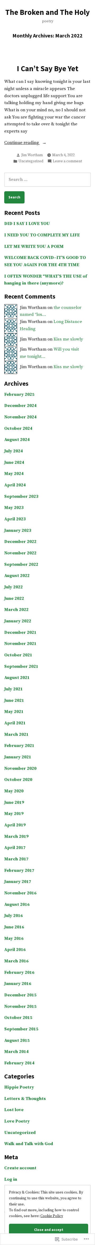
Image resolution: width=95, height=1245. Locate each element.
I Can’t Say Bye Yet (47, 68)
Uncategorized (30, 161)
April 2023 (15, 519)
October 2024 (18, 428)
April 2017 (15, 848)
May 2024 (13, 474)
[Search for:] (47, 179)
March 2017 (16, 859)
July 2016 (13, 916)
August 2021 (17, 678)
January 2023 (17, 530)
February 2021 (19, 746)
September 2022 (21, 564)
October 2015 (18, 1018)
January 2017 (17, 882)
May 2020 (13, 791)
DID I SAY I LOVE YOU (27, 224)
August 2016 (17, 904)
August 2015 (17, 1040)
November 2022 (20, 553)
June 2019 (14, 802)
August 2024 (17, 440)
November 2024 (20, 417)
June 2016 (14, 927)
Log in (10, 1179)
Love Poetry (17, 1121)
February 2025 (19, 394)
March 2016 (16, 961)
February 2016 (19, 972)
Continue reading (22, 143)
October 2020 (18, 780)
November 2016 (20, 893)
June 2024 (14, 462)
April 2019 (15, 825)
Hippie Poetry (19, 1087)
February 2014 (19, 1063)
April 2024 (15, 485)
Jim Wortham (32, 155)
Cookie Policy (51, 1216)
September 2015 (21, 1029)
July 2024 (13, 451)
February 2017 (19, 870)
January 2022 (17, 621)
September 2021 (21, 666)
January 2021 (17, 757)
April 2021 (15, 723)
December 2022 (20, 542)
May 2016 (13, 938)
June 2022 (14, 598)
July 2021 (13, 689)
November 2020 (20, 768)
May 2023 (13, 508)
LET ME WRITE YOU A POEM (34, 246)
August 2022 (17, 576)
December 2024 (20, 406)
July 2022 (13, 587)
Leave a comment (67, 161)
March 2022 (16, 610)
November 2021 (20, 644)
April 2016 (15, 950)
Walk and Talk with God (28, 1144)
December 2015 (20, 995)
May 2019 (13, 814)
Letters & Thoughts (25, 1099)
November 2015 (20, 1006)
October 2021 (18, 655)
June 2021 (14, 700)
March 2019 (16, 836)
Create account (20, 1168)
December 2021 (20, 632)
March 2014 (16, 1052)
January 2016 (17, 984)
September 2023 (21, 496)
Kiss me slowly (68, 339)
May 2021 (13, 712)
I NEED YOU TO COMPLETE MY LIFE (42, 235)
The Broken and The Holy (47, 12)
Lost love (13, 1110)
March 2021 (16, 734)
